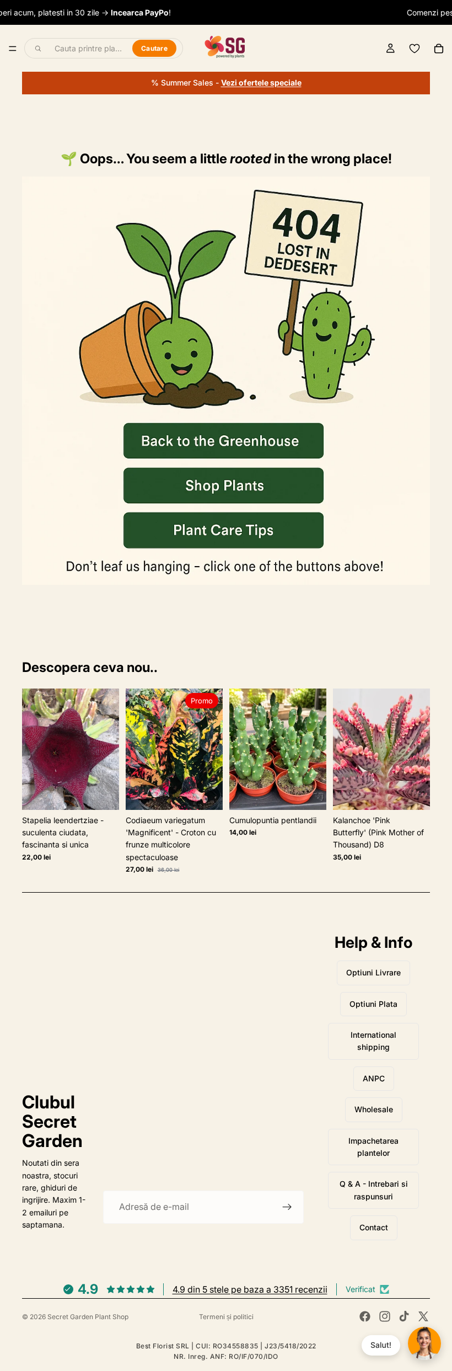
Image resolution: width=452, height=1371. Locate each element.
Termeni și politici (226, 1317)
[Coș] (439, 48)
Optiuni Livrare (373, 972)
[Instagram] (384, 1316)
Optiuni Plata (373, 1004)
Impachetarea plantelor (373, 1146)
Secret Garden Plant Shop (87, 1317)
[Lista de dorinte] (414, 48)
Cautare (154, 48)
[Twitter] (423, 1316)
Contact (373, 1227)
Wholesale (373, 1109)
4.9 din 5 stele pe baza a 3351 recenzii (250, 1289)
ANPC (374, 1078)
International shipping (373, 1041)
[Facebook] (365, 1316)
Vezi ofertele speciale (261, 82)
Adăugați (111, 792)
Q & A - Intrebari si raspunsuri (374, 1190)
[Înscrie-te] (287, 1207)
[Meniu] (12, 48)
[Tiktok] (404, 1316)
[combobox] (87, 48)
